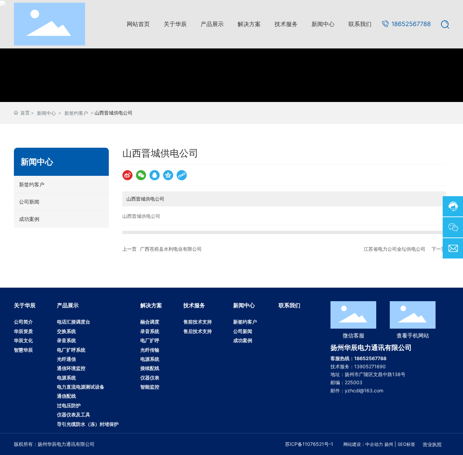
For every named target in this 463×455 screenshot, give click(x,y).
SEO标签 (406, 444)
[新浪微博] (127, 175)
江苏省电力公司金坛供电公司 (394, 249)
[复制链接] (182, 175)
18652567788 (411, 23)
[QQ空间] (168, 175)
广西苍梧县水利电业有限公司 (171, 249)
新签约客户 (76, 113)
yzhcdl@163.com (364, 390)
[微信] (141, 175)
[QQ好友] (154, 175)
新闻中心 (46, 113)
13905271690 (370, 366)
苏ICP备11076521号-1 (309, 444)
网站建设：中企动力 (363, 444)
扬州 (388, 444)
